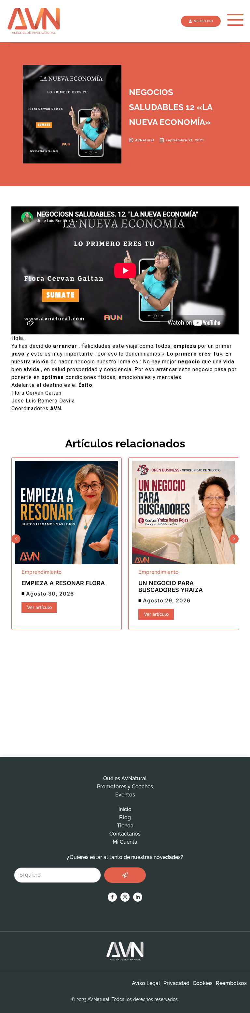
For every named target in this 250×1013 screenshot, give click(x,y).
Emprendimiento (41, 572)
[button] (16, 538)
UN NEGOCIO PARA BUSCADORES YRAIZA (170, 586)
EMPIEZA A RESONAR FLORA (63, 583)
